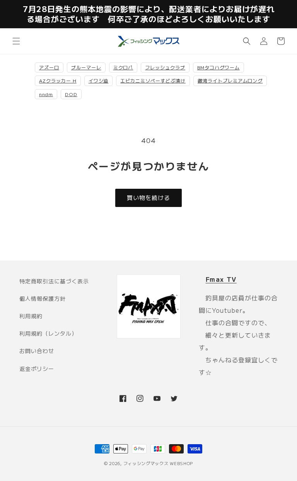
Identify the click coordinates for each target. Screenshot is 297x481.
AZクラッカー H (58, 80)
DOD (71, 94)
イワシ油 (99, 80)
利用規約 (31, 316)
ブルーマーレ (86, 67)
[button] (16, 41)
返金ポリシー (36, 368)
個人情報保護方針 (42, 298)
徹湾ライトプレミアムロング (230, 80)
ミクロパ (123, 67)
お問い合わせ (36, 351)
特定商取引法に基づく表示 (54, 281)
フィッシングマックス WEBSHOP (158, 463)
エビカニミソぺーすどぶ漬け (152, 80)
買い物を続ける (148, 197)
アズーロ (49, 67)
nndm (46, 94)
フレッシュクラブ (165, 67)
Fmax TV (221, 279)
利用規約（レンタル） (48, 333)
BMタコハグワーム (218, 67)
